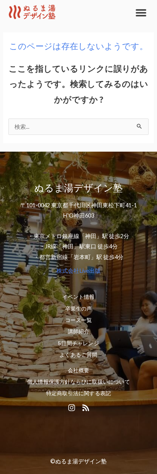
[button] (140, 12)
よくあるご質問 (78, 355)
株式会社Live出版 (78, 270)
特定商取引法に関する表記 (78, 393)
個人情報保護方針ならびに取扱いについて (78, 382)
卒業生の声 (78, 309)
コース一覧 (78, 320)
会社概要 (79, 370)
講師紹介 (79, 331)
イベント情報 (78, 297)
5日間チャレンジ (78, 343)
